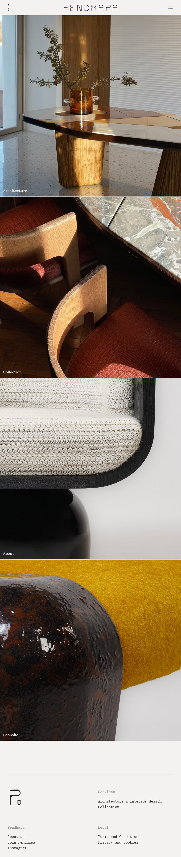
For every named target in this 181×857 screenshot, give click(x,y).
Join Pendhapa (21, 842)
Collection (108, 807)
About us (16, 837)
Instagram (17, 848)
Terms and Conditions (119, 837)
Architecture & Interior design (130, 801)
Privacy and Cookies (118, 842)
